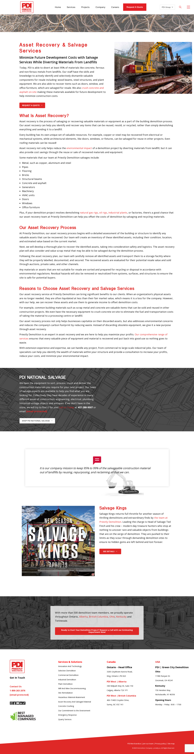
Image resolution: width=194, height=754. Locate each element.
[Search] (180, 7)
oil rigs (103, 212)
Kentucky (121, 616)
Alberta (83, 616)
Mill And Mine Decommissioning (72, 688)
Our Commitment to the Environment (74, 710)
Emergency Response (67, 715)
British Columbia (98, 616)
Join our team (147, 743)
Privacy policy (160, 743)
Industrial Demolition (67, 679)
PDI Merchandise (134, 743)
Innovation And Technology (70, 666)
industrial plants (117, 212)
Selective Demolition (67, 670)
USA (157, 661)
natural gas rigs (89, 212)
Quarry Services (65, 719)
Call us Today (66, 407)
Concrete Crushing (66, 706)
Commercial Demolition (68, 675)
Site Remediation (65, 692)
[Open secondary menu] (188, 7)
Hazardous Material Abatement (71, 697)
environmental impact (79, 148)
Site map (171, 743)
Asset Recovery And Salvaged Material (74, 701)
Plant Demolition (65, 684)
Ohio (112, 616)
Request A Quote (135, 7)
